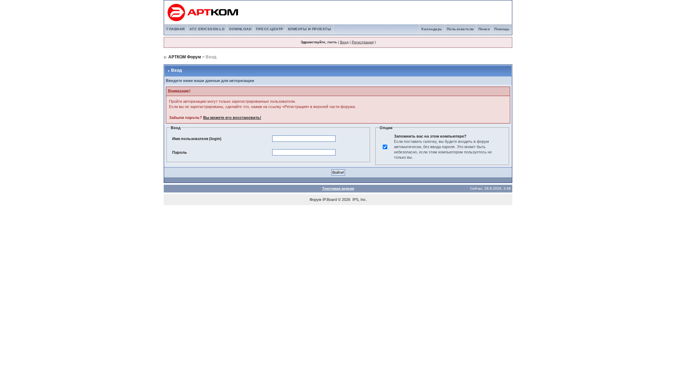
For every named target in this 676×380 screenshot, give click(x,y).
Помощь (501, 29)
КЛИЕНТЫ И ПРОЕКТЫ (309, 29)
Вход (344, 42)
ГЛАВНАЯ (176, 29)
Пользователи (460, 29)
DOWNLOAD (240, 29)
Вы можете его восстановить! (232, 117)
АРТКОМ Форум (184, 57)
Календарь (431, 29)
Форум (315, 199)
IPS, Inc (359, 199)
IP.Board (330, 199)
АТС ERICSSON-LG (207, 29)
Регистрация (363, 42)
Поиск (484, 29)
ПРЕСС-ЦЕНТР (269, 29)
